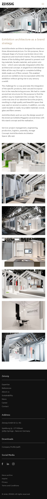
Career (4, 403)
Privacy (5, 482)
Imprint (4, 478)
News (4, 399)
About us (5, 392)
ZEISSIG (11, 494)
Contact (5, 406)
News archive (7, 475)
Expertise (6, 384)
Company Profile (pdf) (11, 447)
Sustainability (7, 395)
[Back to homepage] (8, 4)
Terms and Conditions (10, 485)
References (6, 388)
